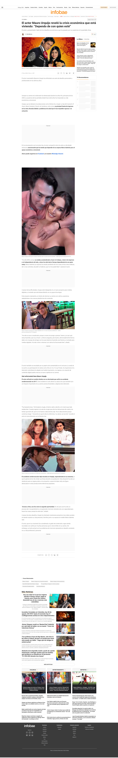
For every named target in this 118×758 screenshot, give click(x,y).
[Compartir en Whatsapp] (58, 73)
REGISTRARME (104, 7)
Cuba (70, 7)
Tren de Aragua (42, 16)
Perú (54, 7)
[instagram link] (32, 732)
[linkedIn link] (32, 735)
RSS (44, 745)
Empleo (59, 729)
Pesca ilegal (48, 16)
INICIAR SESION (113, 7)
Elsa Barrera (29, 34)
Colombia (41, 7)
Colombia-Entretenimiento (28, 586)
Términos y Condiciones (89, 727)
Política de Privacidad (89, 729)
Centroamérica (59, 7)
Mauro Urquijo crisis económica (57, 581)
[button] (2, 7)
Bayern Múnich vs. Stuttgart (63, 16)
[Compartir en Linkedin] (67, 73)
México (50, 7)
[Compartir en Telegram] (70, 73)
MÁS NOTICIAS (48, 664)
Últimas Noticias (75, 7)
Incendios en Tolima (79, 16)
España (45, 7)
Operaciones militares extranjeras (32, 16)
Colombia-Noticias (41, 586)
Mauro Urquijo (26, 581)
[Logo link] (59, 12)
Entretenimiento (89, 7)
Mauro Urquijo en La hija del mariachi (39, 581)
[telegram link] (30, 735)
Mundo (65, 7)
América (44, 727)
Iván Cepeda (22, 16)
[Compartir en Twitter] (64, 73)
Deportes (82, 7)
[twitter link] (30, 732)
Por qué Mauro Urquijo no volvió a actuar (50, 583)
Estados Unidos (33, 7)
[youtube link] (27, 735)
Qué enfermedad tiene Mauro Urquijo (31, 583)
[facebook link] (27, 732)
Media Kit (74, 737)
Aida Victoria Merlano (96, 16)
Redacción (59, 727)
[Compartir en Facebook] (61, 73)
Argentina (27, 7)
